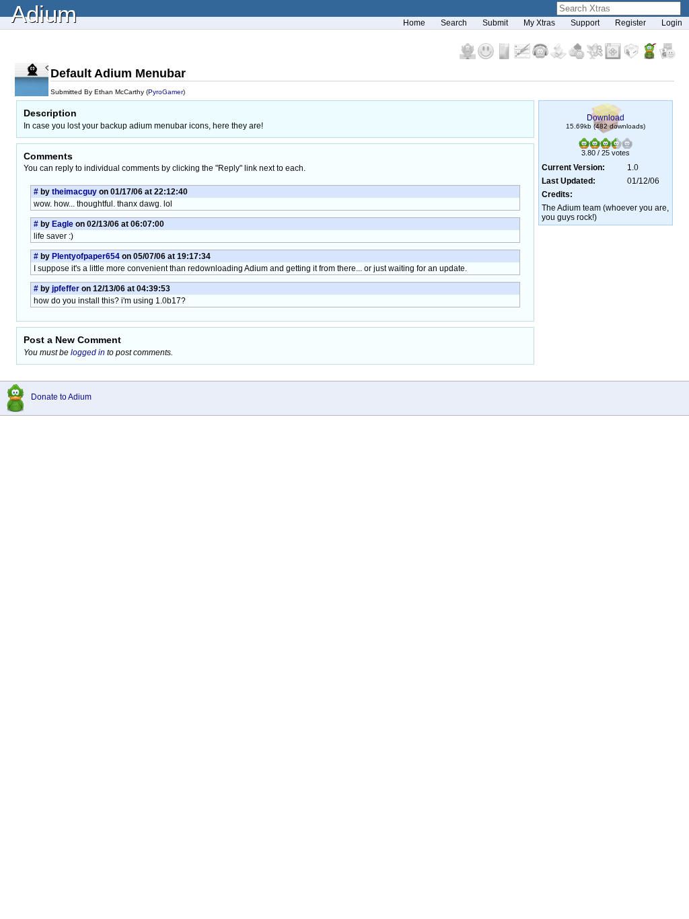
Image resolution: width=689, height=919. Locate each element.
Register (630, 23)
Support (585, 23)
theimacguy (74, 191)
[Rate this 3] (605, 146)
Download (605, 117)
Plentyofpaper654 (86, 256)
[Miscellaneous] (650, 56)
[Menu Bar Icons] (614, 56)
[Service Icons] (596, 56)
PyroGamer (165, 92)
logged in (88, 352)
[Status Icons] (578, 56)
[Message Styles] (523, 56)
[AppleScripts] (559, 56)
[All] (667, 56)
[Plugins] (632, 56)
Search (454, 23)
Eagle (62, 224)
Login (671, 23)
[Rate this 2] (594, 146)
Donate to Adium (61, 397)
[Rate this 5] (627, 146)
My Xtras (539, 23)
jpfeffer (65, 288)
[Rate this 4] (616, 146)
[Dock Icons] (469, 56)
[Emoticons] (487, 56)
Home (414, 23)
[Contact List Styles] (505, 56)
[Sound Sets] (541, 56)
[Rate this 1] (584, 146)
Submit (495, 23)
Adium (44, 14)
